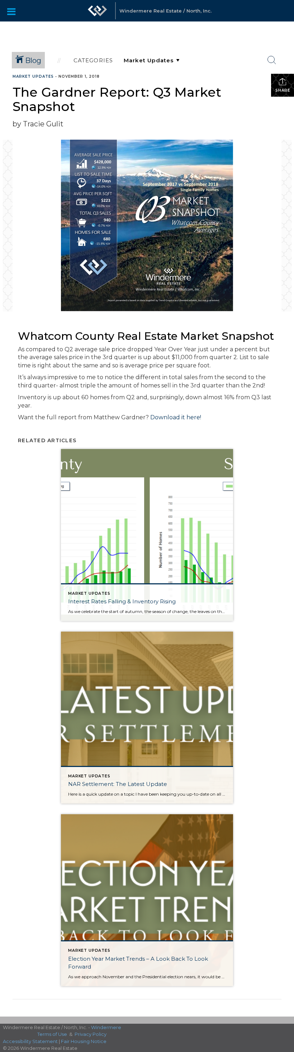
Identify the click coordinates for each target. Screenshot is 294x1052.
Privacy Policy (90, 1034)
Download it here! (175, 417)
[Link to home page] (97, 14)
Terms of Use (52, 1034)
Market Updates (33, 76)
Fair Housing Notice (83, 1041)
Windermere (106, 1027)
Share (282, 90)
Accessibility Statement (30, 1041)
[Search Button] (271, 60)
